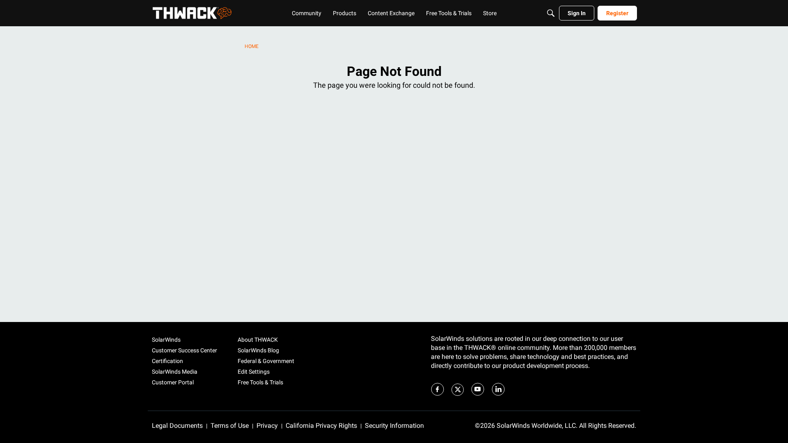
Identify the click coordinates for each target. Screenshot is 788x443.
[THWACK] (192, 13)
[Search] (550, 13)
